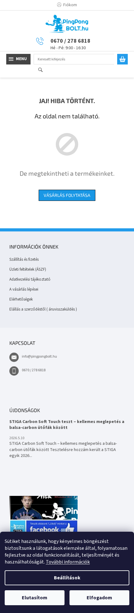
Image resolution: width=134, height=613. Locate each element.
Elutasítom (34, 597)
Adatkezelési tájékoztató (29, 279)
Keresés (43, 70)
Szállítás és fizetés (24, 259)
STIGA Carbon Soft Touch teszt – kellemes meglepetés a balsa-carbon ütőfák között (66, 425)
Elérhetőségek (21, 299)
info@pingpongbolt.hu (39, 356)
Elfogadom (99, 597)
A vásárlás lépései (23, 289)
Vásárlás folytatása (67, 195)
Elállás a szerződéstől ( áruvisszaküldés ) (43, 309)
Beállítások (67, 577)
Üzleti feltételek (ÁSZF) (27, 269)
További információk (68, 561)
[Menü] (18, 59)
